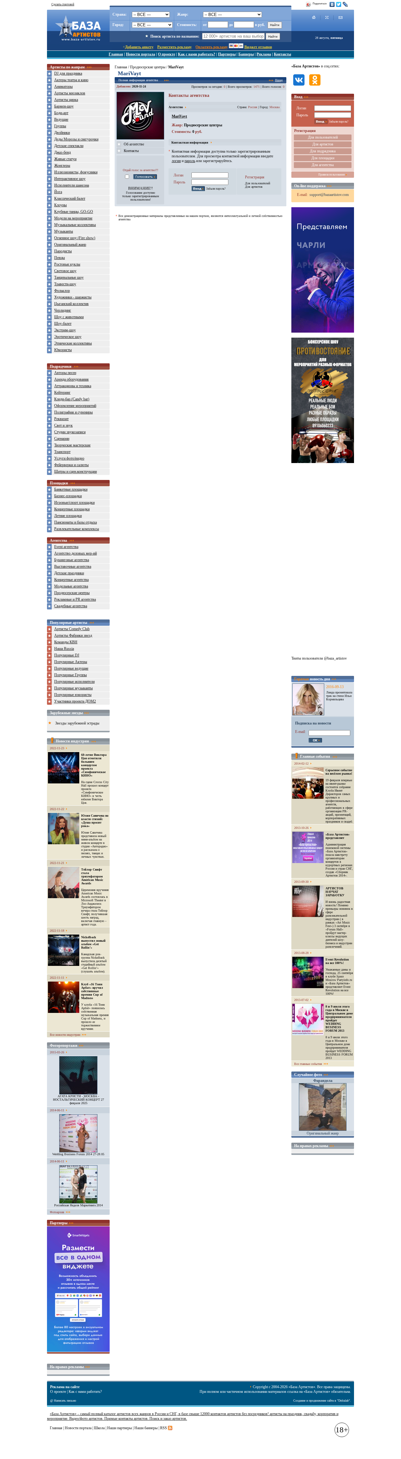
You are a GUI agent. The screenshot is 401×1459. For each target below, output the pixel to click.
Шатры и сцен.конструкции (75, 471)
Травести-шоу (65, 284)
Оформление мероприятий (75, 405)
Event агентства (66, 547)
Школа (99, 1428)
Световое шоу (65, 271)
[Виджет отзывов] (78, 1350)
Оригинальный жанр (70, 244)
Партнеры (227, 54)
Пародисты (63, 251)
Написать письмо (65, 1400)
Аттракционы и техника (72, 386)
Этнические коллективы (73, 343)
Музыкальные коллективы (75, 225)
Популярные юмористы (72, 695)
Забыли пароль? (216, 188)
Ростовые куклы (67, 264)
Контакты (282, 54)
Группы (60, 126)
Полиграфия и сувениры (73, 412)
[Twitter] (339, 4)
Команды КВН (65, 642)
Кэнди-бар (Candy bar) (71, 399)
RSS (163, 1428)
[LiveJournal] (345, 4)
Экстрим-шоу (65, 330)
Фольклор (62, 290)
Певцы (59, 257)
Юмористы (63, 350)
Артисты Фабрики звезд (73, 635)
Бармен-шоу (64, 106)
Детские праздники (69, 573)
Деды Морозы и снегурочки (76, 139)
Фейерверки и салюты (71, 465)
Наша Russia (64, 648)
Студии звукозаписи (70, 432)
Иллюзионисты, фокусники (75, 172)
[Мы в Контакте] (298, 86)
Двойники (62, 132)
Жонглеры (62, 165)
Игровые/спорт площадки (74, 502)
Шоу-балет (62, 323)
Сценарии (61, 438)
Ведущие (61, 119)
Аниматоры (63, 86)
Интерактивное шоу (70, 178)
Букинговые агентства (71, 560)
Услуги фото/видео (69, 458)
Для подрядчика (323, 151)
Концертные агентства (71, 579)
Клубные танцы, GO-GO (73, 211)
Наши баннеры (146, 1428)
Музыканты (63, 231)
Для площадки (322, 158)
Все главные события (308, 1064)
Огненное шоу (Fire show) (74, 238)
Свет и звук (63, 425)
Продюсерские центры (72, 593)
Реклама (264, 54)
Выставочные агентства (72, 566)
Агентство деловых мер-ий (75, 553)
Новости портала (140, 54)
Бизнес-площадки (68, 496)
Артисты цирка (66, 99)
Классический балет (69, 198)
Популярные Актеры (70, 662)
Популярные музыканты (73, 688)
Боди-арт (61, 113)
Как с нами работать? (196, 54)
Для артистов (254, 186)
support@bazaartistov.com (329, 194)
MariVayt (179, 116)
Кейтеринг (62, 392)
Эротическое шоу (67, 336)
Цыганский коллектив (71, 304)
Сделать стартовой (62, 4)
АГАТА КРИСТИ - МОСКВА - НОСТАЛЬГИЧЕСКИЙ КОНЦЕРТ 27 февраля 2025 (78, 1099)
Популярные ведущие (71, 668)
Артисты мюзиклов (69, 93)
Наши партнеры (119, 1428)
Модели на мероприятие (73, 218)
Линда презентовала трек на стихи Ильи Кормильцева (339, 696)
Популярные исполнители (74, 681)
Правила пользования (331, 174)
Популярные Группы (70, 675)
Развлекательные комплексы (76, 529)
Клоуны (60, 205)
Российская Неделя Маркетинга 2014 (78, 1205)
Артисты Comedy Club (72, 629)
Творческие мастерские (72, 445)
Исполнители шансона (71, 185)
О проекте (166, 54)
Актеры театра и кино (71, 80)
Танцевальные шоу (69, 277)
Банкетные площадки (70, 489)
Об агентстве (134, 144)
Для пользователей (257, 183)
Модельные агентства (71, 586)
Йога (58, 192)
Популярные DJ (66, 655)
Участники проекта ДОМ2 (75, 701)
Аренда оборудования (71, 379)
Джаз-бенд (62, 152)
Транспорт (62, 452)
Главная (116, 54)
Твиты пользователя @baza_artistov (319, 658)
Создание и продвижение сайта (313, 1400)
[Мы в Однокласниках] (314, 86)
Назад (279, 80)
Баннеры (246, 54)
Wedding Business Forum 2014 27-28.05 (78, 1154)
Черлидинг (62, 310)
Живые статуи (65, 159)
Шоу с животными (69, 317)
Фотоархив (57, 1212)
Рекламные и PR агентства (75, 599)
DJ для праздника (68, 73)
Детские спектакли (68, 146)
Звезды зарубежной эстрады (77, 723)
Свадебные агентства (70, 606)
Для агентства (323, 165)
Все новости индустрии (65, 1034)
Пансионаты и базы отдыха (75, 522)
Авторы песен (65, 373)
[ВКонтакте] (332, 4)
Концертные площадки (72, 509)
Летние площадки (68, 516)
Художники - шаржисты (72, 297)
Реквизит (61, 419)
